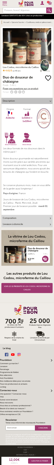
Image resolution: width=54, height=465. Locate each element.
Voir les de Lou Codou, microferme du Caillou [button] (27, 288)
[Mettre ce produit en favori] (48, 78)
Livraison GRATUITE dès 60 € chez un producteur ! (22, 15)
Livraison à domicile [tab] (13, 224)
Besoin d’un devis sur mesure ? (12, 409)
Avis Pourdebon (6, 378)
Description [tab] (9, 101)
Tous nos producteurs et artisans (13, 384)
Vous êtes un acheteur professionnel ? (15, 406)
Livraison (3, 366)
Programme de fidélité (9, 372)
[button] (45, 259)
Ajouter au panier (39, 461)
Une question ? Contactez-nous (13, 394)
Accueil (6, 22)
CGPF (25, 452)
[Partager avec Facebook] (15, 92)
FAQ (2, 397)
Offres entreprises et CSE (10, 414)
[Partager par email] (23, 92)
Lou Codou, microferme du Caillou (21, 67)
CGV (25, 450)
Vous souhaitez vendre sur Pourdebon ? (16, 411)
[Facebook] (6, 354)
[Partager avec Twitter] (11, 92)
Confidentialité (36, 435)
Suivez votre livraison (9, 400)
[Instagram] (19, 354)
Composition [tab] (9, 218)
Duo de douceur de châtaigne (38, 249)
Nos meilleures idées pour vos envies (15, 381)
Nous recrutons (6, 403)
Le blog (3, 387)
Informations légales (25, 455)
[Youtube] (13, 354)
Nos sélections (6, 375)
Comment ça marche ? (9, 364)
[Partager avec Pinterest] (19, 92)
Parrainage (4, 369)
